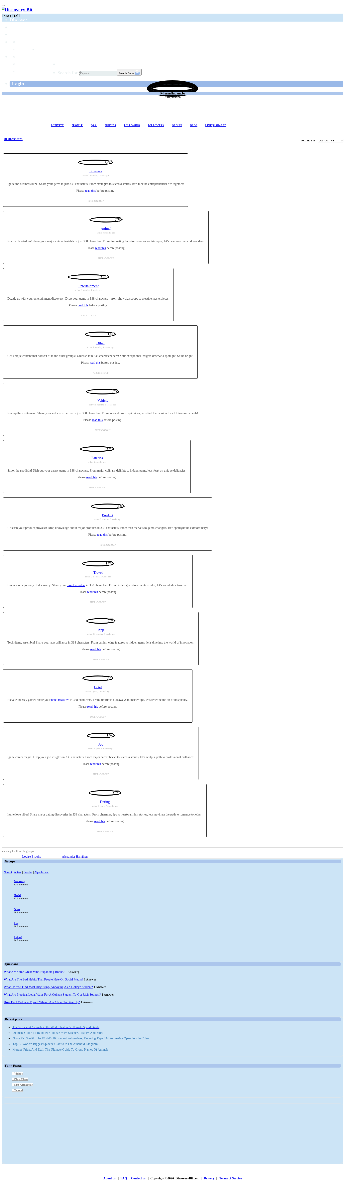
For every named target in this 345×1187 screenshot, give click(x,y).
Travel (98, 572)
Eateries (97, 458)
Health (17, 895)
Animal (106, 228)
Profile (77, 125)
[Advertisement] (123, 1134)
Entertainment (88, 286)
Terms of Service (230, 1178)
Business (95, 171)
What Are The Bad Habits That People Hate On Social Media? (43, 979)
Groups (17, 34)
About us (109, 1178)
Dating (105, 802)
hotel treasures (60, 699)
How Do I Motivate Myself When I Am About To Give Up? (42, 1002)
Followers (156, 125)
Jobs (41, 49)
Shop (62, 64)
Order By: (308, 140)
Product (107, 515)
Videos (18, 1073)
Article (24, 64)
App (101, 630)
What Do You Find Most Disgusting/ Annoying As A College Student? (48, 987)
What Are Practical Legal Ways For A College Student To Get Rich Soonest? (52, 994)
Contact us (138, 1178)
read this (90, 190)
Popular (28, 872)
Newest (8, 872)
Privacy (209, 1178)
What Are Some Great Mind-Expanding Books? (34, 971)
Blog (193, 125)
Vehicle (102, 400)
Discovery (19, 881)
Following (132, 125)
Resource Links (33, 71)
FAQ (123, 1178)
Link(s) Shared (215, 125)
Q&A (94, 125)
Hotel (98, 687)
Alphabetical (41, 872)
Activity (57, 125)
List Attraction (23, 1084)
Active (17, 872)
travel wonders (76, 585)
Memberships (13, 139)
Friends (110, 125)
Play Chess (21, 1079)
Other (100, 343)
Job (100, 744)
